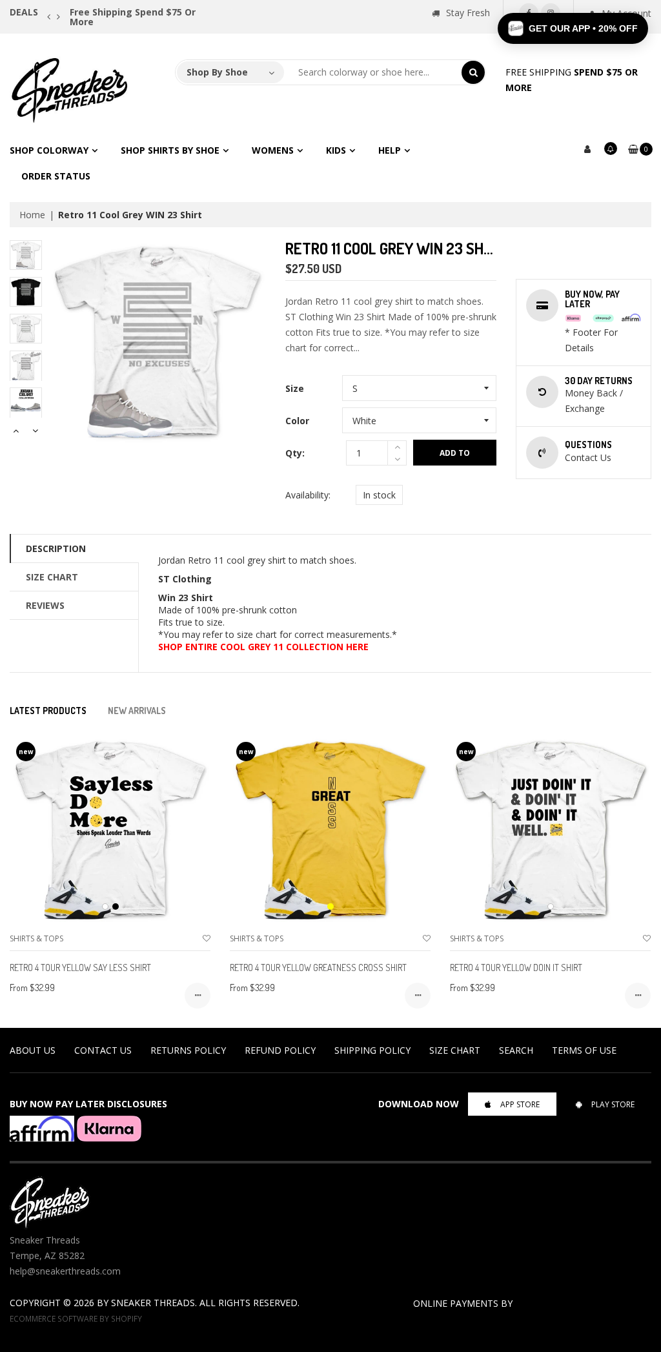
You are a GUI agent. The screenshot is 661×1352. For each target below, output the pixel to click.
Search (516, 1050)
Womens (273, 150)
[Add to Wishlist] (206, 938)
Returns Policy (188, 1050)
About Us (33, 1050)
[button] (573, 28)
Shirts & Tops (36, 938)
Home (32, 215)
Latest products (48, 710)
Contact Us (103, 1050)
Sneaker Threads (153, 1302)
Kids (336, 150)
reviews (45, 605)
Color (297, 421)
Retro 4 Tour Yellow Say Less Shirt (80, 967)
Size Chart (52, 577)
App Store (520, 1104)
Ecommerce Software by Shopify (76, 1318)
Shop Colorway (49, 150)
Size (294, 388)
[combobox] (373, 72)
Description (56, 548)
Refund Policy (280, 1050)
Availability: (307, 495)
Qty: (295, 453)
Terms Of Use (584, 1050)
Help (389, 150)
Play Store (613, 1104)
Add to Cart (455, 456)
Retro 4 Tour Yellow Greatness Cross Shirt (318, 967)
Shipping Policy (372, 1050)
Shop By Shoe (217, 72)
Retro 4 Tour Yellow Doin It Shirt (516, 967)
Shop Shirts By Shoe (170, 150)
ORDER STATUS (55, 176)
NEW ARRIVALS (137, 710)
